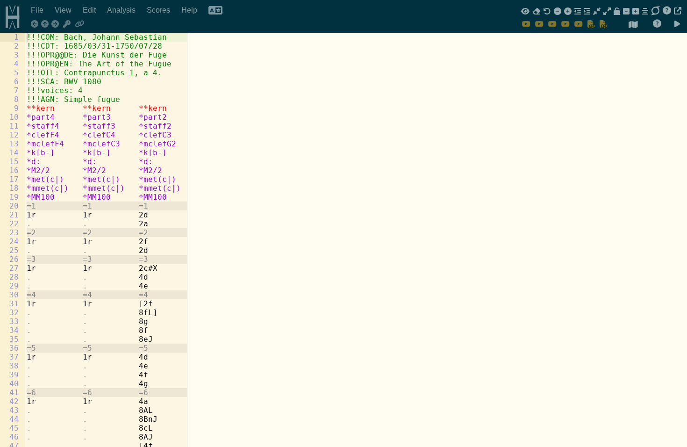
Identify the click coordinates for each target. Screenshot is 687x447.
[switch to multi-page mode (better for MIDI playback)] (633, 25)
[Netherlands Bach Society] (539, 24)
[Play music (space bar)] (677, 24)
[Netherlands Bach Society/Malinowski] (526, 24)
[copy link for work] (79, 24)
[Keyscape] (67, 24)
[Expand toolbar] (677, 10)
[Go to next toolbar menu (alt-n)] (655, 11)
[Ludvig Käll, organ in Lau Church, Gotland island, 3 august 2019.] (578, 24)
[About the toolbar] (667, 11)
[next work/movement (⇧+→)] (56, 24)
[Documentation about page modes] (657, 24)
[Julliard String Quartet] (565, 24)
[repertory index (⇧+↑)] (46, 24)
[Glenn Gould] (552, 24)
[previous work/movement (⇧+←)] (36, 24)
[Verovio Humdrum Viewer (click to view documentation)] (9, 15)
